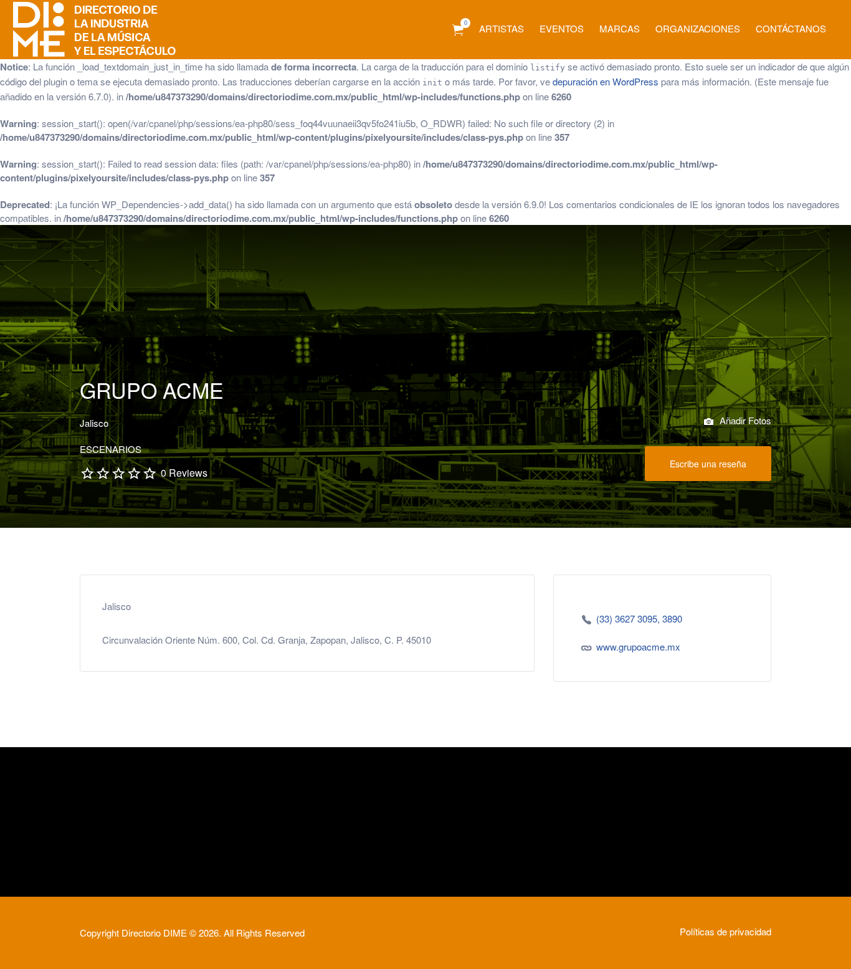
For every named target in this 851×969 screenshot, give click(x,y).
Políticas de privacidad (725, 931)
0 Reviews (184, 472)
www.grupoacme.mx (638, 646)
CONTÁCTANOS (791, 28)
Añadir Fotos (744, 420)
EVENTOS (562, 28)
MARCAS (619, 28)
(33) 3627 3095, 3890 (639, 618)
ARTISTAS (501, 28)
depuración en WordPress (605, 81)
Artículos (458, 30)
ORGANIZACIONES (697, 28)
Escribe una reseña (708, 463)
